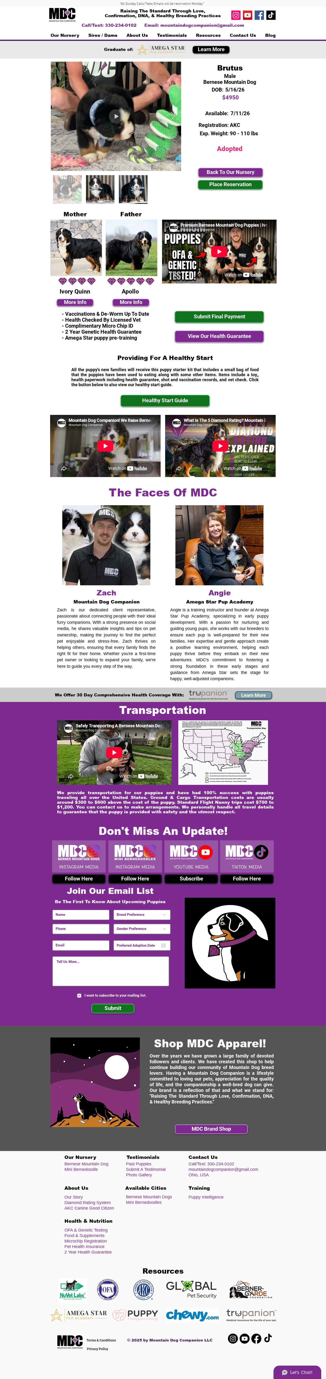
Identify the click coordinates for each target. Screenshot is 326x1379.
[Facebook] (259, 15)
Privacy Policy (97, 1349)
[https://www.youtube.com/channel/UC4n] (247, 15)
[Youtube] (245, 1339)
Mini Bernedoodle (81, 1169)
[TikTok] (271, 15)
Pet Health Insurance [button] (84, 1246)
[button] (103, 35)
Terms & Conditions (101, 1340)
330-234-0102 (220, 1164)
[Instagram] (236, 15)
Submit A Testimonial (146, 1169)
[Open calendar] (163, 945)
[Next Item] (173, 116)
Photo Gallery (139, 1175)
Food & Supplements (84, 1235)
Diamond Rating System (87, 1202)
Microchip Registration (85, 1241)
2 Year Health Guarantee (88, 1252)
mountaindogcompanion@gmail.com (202, 25)
